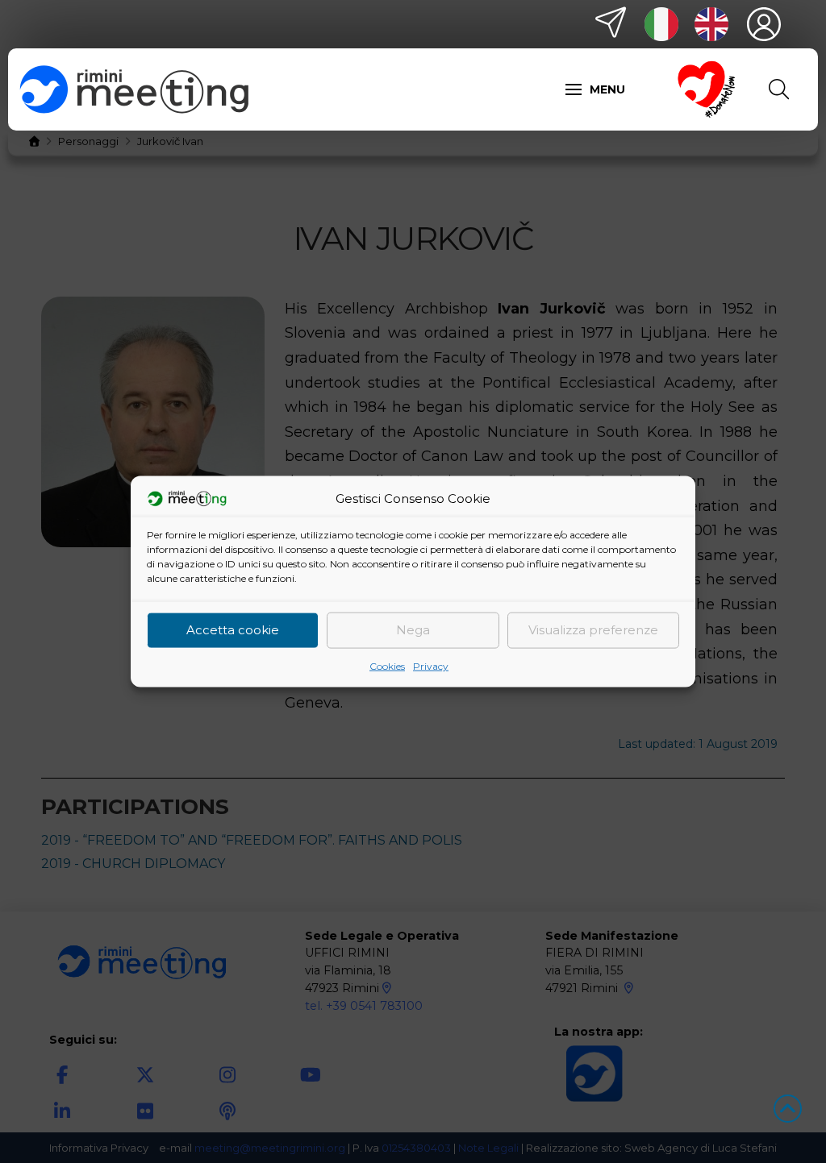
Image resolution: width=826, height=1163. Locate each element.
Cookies (387, 665)
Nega (413, 630)
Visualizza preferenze (593, 630)
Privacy (430, 665)
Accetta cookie (232, 630)
